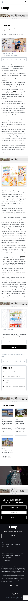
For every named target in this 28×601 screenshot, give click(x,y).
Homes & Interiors (12, 22)
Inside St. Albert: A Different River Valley (14, 371)
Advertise (14, 517)
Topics (3, 542)
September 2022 (18, 354)
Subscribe (14, 512)
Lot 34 (14, 91)
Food (2, 544)
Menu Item (4, 558)
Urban (2, 546)
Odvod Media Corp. (17, 597)
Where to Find (14, 507)
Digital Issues (4, 553)
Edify (2, 551)
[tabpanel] (14, 509)
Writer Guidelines (5, 560)
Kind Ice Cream (8, 259)
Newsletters (18, 555)
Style (2, 22)
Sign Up (13, 535)
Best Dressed (14, 474)
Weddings (14, 480)
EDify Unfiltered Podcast (7, 555)
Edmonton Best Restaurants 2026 (13, 376)
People (7, 544)
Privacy (14, 599)
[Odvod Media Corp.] (14, 593)
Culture (17, 544)
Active (7, 546)
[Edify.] (5, 8)
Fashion (14, 476)
